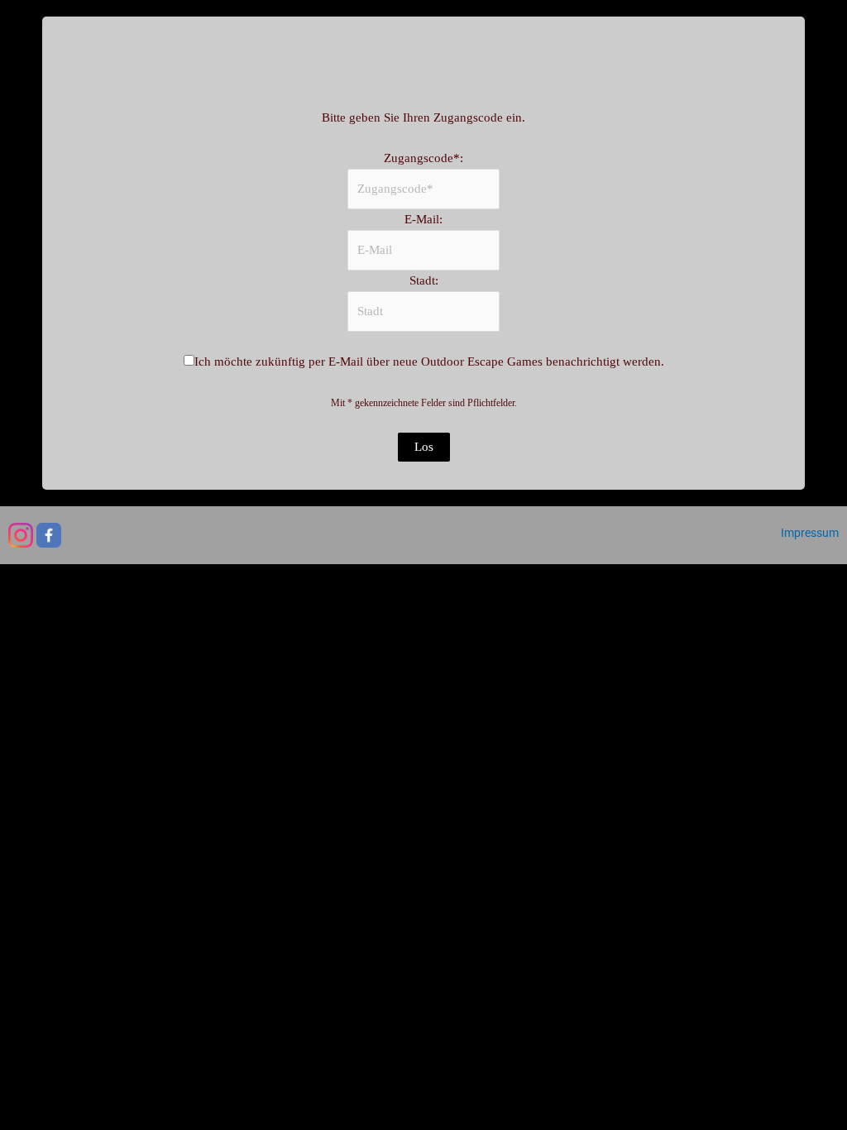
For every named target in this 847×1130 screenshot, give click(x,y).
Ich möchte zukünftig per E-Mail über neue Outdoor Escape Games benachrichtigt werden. (429, 361)
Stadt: (423, 280)
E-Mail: (423, 219)
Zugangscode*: (423, 158)
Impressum (810, 532)
